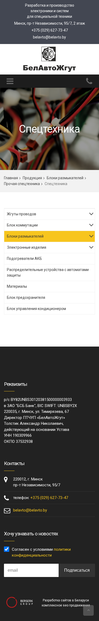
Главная (11, 178)
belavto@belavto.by (49, 37)
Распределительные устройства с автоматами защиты (48, 272)
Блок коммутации (22, 225)
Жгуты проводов (21, 214)
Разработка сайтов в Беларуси (66, 600)
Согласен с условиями (41, 552)
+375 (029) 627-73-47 (49, 30)
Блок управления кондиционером (36, 309)
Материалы (17, 286)
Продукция (32, 178)
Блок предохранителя (26, 297)
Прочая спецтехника (22, 184)
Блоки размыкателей (65, 178)
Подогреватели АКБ (24, 258)
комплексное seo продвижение (66, 605)
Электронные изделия (26, 247)
